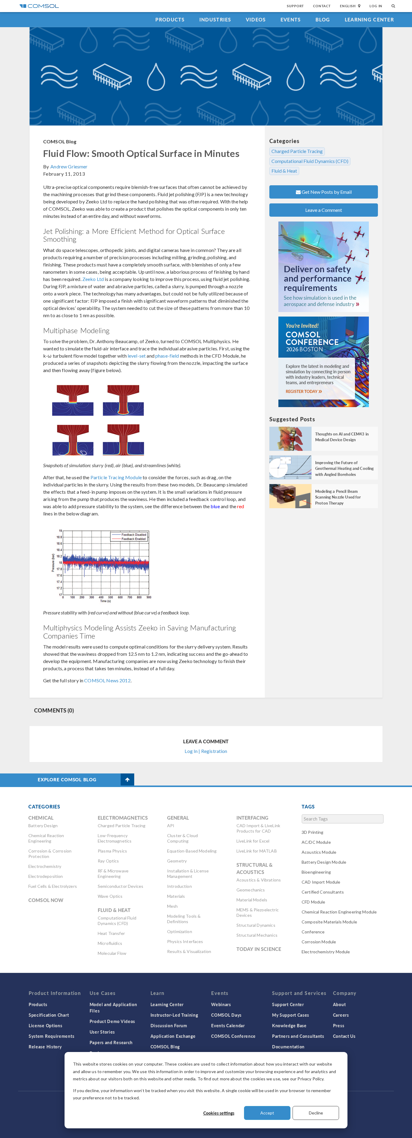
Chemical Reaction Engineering (46, 838)
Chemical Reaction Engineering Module (339, 911)
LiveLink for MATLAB (256, 850)
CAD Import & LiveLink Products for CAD (258, 828)
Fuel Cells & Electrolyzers (52, 886)
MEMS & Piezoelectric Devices (257, 912)
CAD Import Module (321, 882)
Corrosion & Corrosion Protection (49, 853)
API (170, 825)
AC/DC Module (316, 842)
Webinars (221, 1004)
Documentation (288, 1047)
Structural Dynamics (255, 925)
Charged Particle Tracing (297, 151)
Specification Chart (49, 1015)
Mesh (172, 906)
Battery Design (43, 825)
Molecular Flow (112, 953)
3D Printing (313, 832)
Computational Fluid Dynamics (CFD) (309, 161)
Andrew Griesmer (68, 166)
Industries (215, 19)
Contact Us (344, 1036)
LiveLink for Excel (253, 840)
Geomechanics (250, 889)
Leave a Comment (323, 210)
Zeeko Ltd (93, 279)
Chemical (40, 817)
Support (295, 6)
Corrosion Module (319, 941)
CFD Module (313, 901)
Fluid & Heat (284, 171)
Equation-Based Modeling (192, 850)
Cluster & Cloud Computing (182, 838)
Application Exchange (173, 1036)
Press (338, 1025)
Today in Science (258, 948)
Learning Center (369, 19)
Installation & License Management (188, 873)
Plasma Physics (112, 850)
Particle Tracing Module (116, 477)
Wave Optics (110, 896)
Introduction (179, 886)
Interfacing (252, 817)
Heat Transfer (111, 933)
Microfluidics (110, 943)
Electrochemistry (44, 866)
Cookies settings (218, 1113)
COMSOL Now (46, 900)
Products (170, 19)
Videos (256, 19)
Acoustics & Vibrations (258, 879)
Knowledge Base (289, 1025)
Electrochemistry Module (326, 951)
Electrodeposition (45, 876)
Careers (341, 1015)
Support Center (288, 1004)
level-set (137, 356)
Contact (322, 6)
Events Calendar (228, 1025)
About (339, 1004)
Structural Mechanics (256, 935)
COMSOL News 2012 (107, 680)
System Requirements (51, 1036)
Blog (322, 19)
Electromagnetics (123, 817)
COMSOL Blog (60, 141)
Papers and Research (111, 1042)
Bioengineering (316, 872)
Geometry (177, 860)
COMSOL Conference (233, 1036)
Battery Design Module (324, 862)
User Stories (102, 1032)
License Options (45, 1025)
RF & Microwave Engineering (113, 873)
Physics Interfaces (185, 941)
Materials (176, 896)
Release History (45, 1047)
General (178, 817)
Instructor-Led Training (174, 1015)
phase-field (167, 356)
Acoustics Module (319, 852)
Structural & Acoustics (254, 868)
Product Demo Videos (112, 1021)
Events (290, 19)
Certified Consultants (323, 891)
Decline (316, 1112)
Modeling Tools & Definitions (184, 918)
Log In (375, 6)
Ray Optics (108, 860)
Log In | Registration (206, 751)
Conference (313, 931)
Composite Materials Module (329, 921)
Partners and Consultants (298, 1036)
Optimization (179, 931)
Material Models (251, 899)
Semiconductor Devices (120, 886)
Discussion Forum (169, 1025)
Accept (267, 1112)
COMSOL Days (226, 1015)
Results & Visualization (189, 951)
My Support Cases (290, 1015)
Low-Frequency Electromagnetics (115, 838)
